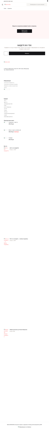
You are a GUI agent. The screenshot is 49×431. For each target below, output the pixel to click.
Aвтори (3, 13)
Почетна (4, 7)
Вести (3, 16)
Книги (3, 10)
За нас (3, 19)
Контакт (4, 22)
